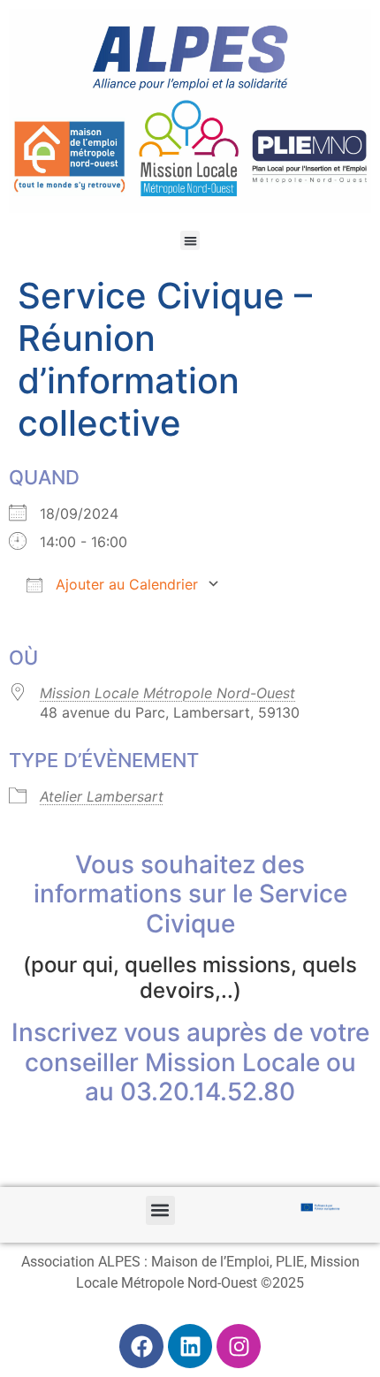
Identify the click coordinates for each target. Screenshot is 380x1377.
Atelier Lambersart (101, 796)
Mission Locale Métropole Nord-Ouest (167, 693)
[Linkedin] (190, 1346)
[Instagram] (239, 1346)
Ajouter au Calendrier (124, 584)
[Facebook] (141, 1346)
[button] (190, 241)
